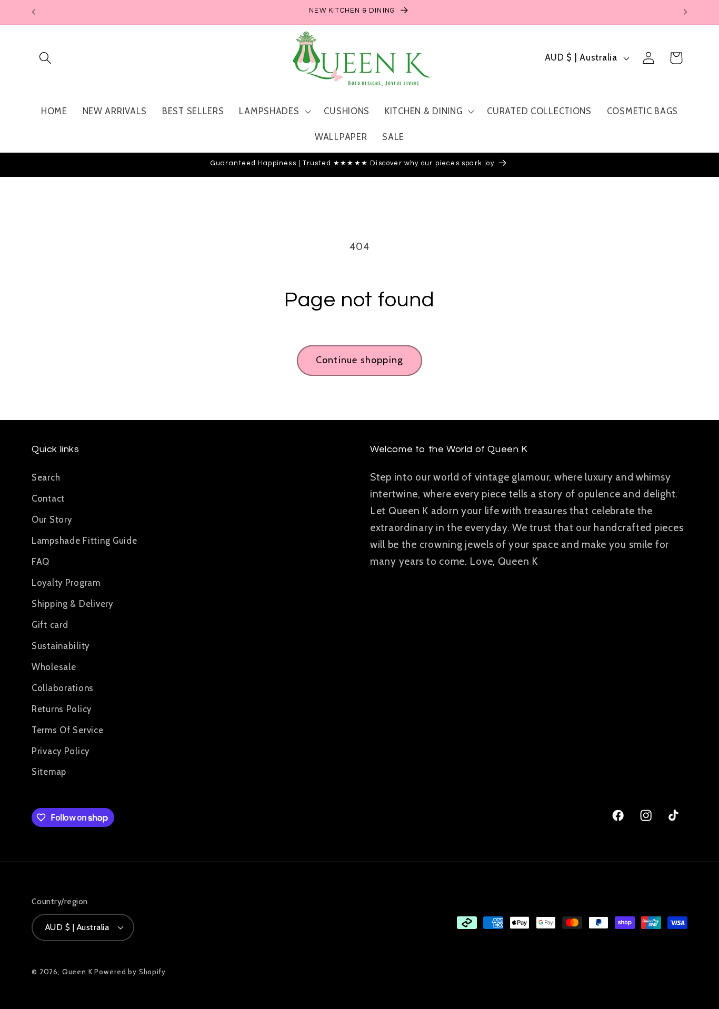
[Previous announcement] (33, 12)
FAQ (40, 561)
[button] (45, 58)
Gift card (50, 624)
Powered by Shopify (129, 971)
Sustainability (60, 645)
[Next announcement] (685, 12)
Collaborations (63, 687)
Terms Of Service (68, 729)
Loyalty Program (66, 582)
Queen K (77, 971)
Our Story (52, 519)
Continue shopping (359, 360)
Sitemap (49, 771)
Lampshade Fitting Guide (84, 540)
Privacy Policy (60, 750)
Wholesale (54, 666)
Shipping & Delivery (72, 603)
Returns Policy (62, 708)
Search (46, 477)
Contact (48, 498)
